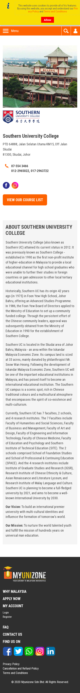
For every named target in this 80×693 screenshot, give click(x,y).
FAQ (6, 627)
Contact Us (12, 634)
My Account (75, 31)
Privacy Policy (11, 664)
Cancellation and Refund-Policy (21, 668)
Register (7, 616)
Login (6, 612)
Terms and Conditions (15, 673)
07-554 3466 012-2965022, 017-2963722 (30, 168)
